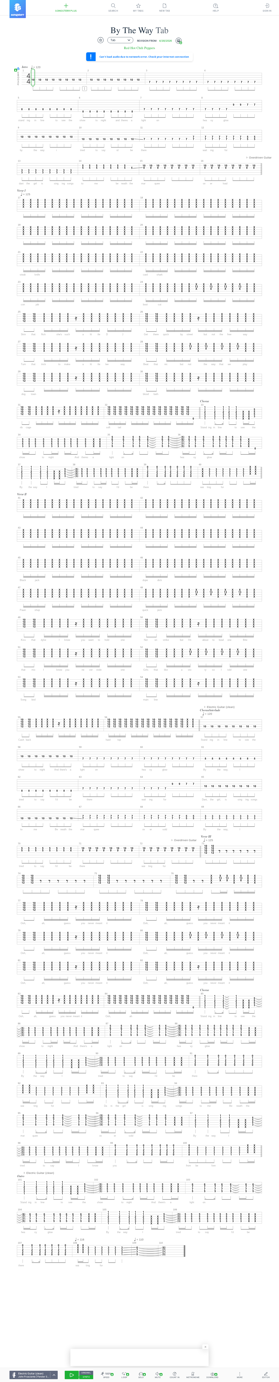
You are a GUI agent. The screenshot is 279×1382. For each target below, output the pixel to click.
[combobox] (120, 40)
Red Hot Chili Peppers (139, 48)
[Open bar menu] (84, 88)
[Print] (179, 41)
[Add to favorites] (101, 40)
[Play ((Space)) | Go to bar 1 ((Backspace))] (72, 1375)
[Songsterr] (17, 9)
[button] (17, 69)
